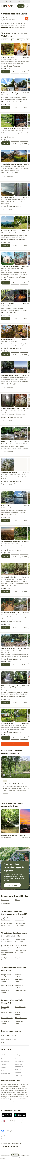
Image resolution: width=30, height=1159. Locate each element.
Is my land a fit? (19, 1061)
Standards (18, 1072)
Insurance (17, 1069)
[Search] (26, 18)
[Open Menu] (27, 6)
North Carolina (17, 10)
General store (5, 1061)
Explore (3, 10)
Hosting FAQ (18, 1075)
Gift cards (4, 1059)
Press (2, 1070)
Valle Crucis (25, 10)
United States (9, 10)
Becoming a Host (20, 1059)
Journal (3, 1064)
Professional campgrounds (19, 1065)
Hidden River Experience (21, 784)
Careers (3, 1067)
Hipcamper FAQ (5, 1073)
